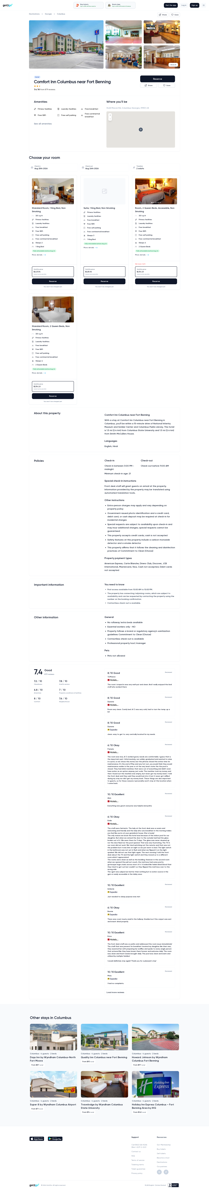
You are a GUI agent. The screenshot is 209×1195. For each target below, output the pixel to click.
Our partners (162, 1166)
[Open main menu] (203, 5)
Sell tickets (161, 1153)
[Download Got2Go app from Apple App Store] (37, 1139)
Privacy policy (136, 1173)
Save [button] (177, 15)
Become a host (163, 1158)
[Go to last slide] (36, 191)
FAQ (133, 1156)
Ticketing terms (137, 1165)
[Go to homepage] (8, 5)
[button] (203, 5)
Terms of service (137, 1160)
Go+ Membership (164, 1145)
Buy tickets (161, 1149)
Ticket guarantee (138, 1169)
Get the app (171, 5)
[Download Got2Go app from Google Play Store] (55, 1139)
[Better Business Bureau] (173, 1185)
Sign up (195, 5)
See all (43, 123)
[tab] (89, 5)
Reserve (157, 78)
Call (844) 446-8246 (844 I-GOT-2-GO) (139, 1146)
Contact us (136, 1151)
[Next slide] (70, 191)
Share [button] (164, 15)
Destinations (162, 1162)
